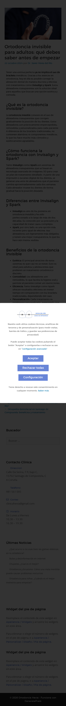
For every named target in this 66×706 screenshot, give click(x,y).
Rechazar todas (33, 368)
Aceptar (33, 358)
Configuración (33, 377)
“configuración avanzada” (34, 349)
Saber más (43, 390)
